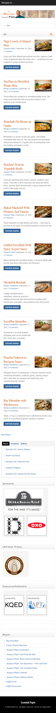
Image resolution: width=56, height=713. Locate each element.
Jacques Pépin (9, 48)
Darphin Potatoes (13, 468)
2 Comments (13, 288)
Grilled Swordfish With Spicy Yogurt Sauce (17, 247)
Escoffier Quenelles (15, 321)
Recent (5, 443)
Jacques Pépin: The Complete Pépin (21, 668)
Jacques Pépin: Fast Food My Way (20, 654)
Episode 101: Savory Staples (18, 449)
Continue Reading (12, 67)
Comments (15, 443)
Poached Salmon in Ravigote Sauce (15, 359)
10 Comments (14, 91)
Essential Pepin (28, 702)
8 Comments (13, 132)
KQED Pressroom (13, 686)
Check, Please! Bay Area (16, 645)
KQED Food (11, 682)
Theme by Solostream (42, 707)
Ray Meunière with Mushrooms (15, 402)
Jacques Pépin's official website (19, 677)
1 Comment (8, 51)
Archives (24, 443)
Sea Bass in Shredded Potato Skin (16, 83)
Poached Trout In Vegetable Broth (14, 166)
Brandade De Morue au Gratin (17, 123)
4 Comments (13, 368)
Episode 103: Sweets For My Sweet (21, 474)
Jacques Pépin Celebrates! (17, 650)
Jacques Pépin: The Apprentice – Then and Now (26, 663)
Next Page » (6, 435)
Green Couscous (13, 455)
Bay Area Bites (12, 641)
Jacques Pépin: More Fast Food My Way (23, 659)
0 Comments (8, 218)
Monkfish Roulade (15, 282)
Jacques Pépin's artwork (16, 673)
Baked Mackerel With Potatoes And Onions (17, 209)
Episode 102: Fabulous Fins (18, 462)
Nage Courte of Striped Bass (17, 43)
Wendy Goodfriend (11, 89)
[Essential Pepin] (28, 17)
